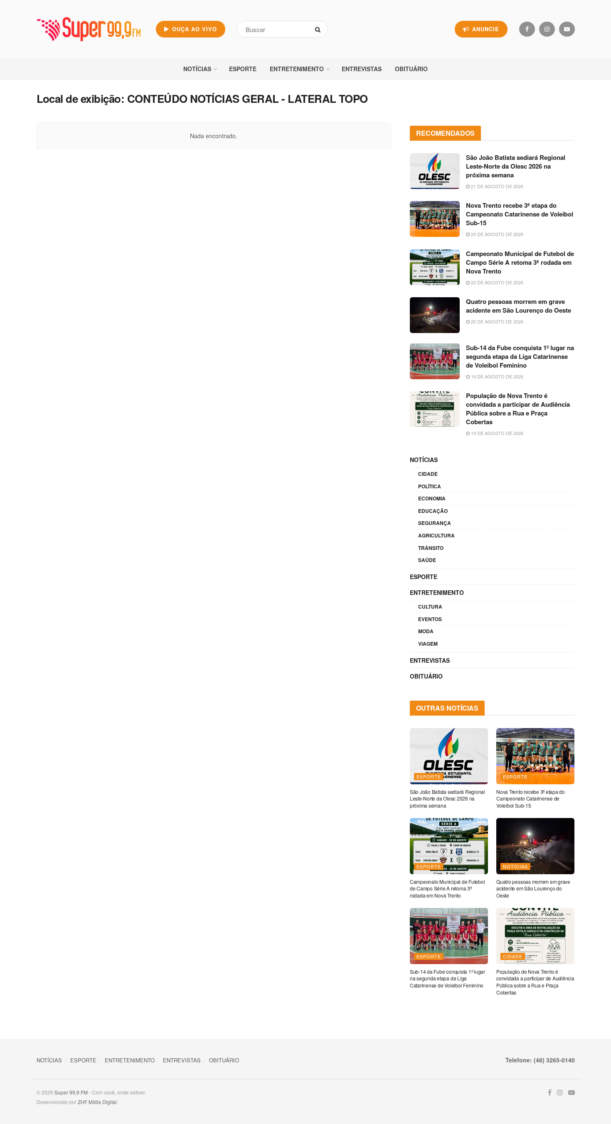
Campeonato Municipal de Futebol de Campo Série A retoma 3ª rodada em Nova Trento (520, 262)
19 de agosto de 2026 (496, 376)
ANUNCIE (484, 29)
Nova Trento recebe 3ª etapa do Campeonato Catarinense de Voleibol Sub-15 (519, 214)
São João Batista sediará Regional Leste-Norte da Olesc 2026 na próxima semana (515, 166)
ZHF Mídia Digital (97, 1101)
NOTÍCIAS (197, 69)
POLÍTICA (429, 486)
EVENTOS (430, 619)
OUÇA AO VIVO (193, 29)
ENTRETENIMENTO (297, 69)
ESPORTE (242, 69)
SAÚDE (427, 560)
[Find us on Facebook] (527, 29)
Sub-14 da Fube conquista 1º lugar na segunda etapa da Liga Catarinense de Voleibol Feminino (520, 356)
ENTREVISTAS (362, 69)
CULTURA (430, 606)
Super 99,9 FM (71, 1092)
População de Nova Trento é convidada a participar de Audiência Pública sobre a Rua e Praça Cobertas (518, 408)
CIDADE (428, 473)
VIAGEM (428, 643)
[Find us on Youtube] (567, 29)
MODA (426, 631)
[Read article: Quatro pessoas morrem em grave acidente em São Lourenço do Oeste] (435, 315)
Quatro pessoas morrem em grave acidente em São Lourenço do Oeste (518, 306)
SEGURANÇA (434, 523)
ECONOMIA (432, 498)
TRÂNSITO (430, 548)
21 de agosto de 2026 (496, 186)
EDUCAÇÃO (433, 511)
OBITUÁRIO (411, 69)
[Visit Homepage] (88, 29)
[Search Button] (319, 29)
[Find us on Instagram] (547, 29)
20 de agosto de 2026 (496, 234)
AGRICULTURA (436, 535)
